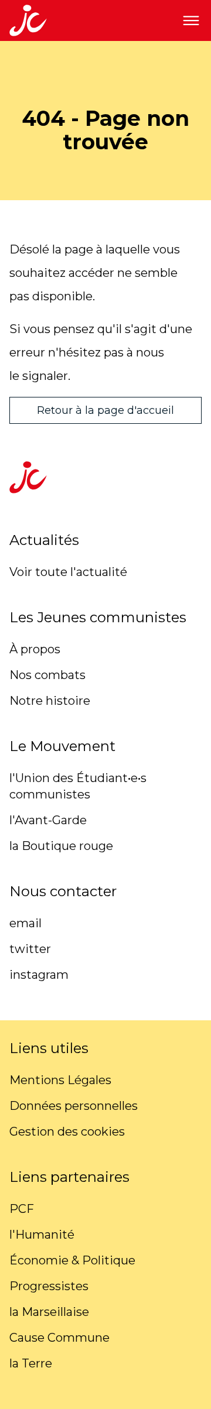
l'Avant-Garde (48, 820)
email (25, 923)
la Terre (30, 1363)
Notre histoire (49, 701)
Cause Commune (59, 1338)
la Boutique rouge (61, 846)
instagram (39, 975)
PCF (21, 1209)
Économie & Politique (72, 1260)
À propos (34, 649)
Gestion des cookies (67, 1132)
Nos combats (47, 675)
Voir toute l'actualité (68, 572)
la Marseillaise (49, 1312)
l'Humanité (41, 1235)
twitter (30, 949)
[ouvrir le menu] (191, 20)
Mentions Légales (60, 1080)
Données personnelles (73, 1106)
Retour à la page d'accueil (105, 410)
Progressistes (49, 1286)
